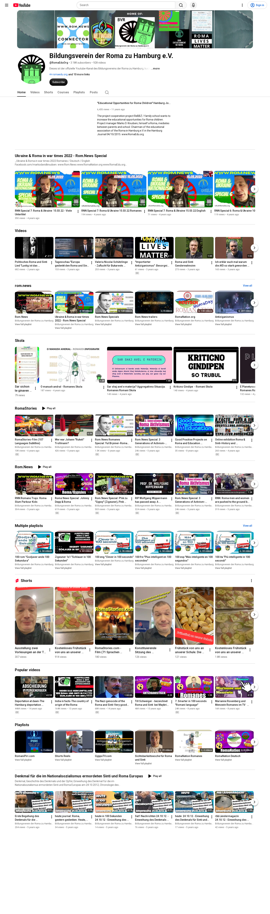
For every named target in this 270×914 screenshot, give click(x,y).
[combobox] (127, 5)
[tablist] (135, 92)
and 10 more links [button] (79, 74)
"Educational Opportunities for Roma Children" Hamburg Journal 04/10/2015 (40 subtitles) (134, 103)
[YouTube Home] (21, 5)
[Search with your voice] (193, 5)
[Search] (181, 5)
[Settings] (242, 5)
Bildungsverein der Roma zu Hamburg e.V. (36, 320)
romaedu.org (60, 74)
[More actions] (78, 211)
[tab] (21, 92)
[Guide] (6, 5)
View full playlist (23, 324)
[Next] (254, 189)
